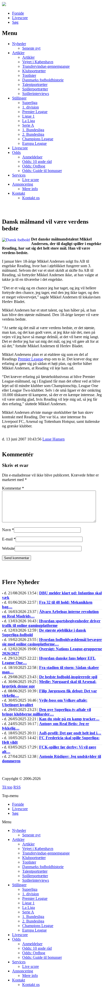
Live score (30, 180)
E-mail (7, 539)
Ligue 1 (28, 116)
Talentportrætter (34, 84)
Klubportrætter (34, 71)
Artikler (18, 53)
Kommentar (13, 488)
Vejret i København (37, 62)
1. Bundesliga (33, 130)
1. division (30, 107)
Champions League (37, 139)
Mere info (30, 189)
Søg (15, 22)
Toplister (29, 75)
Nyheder (19, 44)
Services (18, 175)
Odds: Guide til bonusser (42, 170)
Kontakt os (31, 198)
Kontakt (18, 193)
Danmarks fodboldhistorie (43, 80)
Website (8, 548)
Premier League (34, 112)
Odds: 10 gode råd (37, 161)
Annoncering (22, 184)
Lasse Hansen (53, 439)
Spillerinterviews (35, 93)
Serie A (28, 125)
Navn (6, 530)
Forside (18, 13)
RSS (17, 787)
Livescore (20, 18)
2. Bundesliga (33, 134)
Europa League (34, 143)
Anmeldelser (32, 157)
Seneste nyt (31, 48)
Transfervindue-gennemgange (46, 66)
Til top (7, 787)
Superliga (29, 102)
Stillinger (19, 98)
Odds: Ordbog (33, 166)
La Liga (28, 121)
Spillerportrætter (35, 89)
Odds (16, 152)
